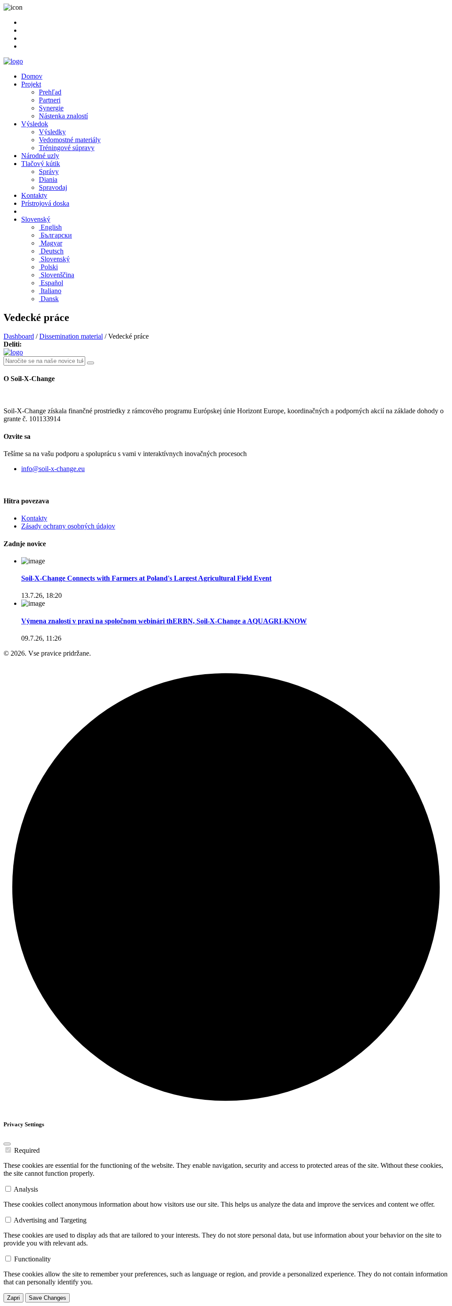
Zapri (13, 1298)
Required (27, 1150)
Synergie (51, 108)
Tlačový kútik (40, 163)
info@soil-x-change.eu (53, 468)
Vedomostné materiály (70, 139)
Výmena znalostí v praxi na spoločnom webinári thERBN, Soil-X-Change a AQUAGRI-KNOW (164, 621)
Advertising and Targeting (50, 1220)
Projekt (31, 84)
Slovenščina (56, 275)
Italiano (50, 290)
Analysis (26, 1189)
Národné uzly (40, 155)
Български (55, 235)
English (50, 227)
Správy (49, 171)
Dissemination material (71, 336)
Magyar (50, 243)
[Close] (7, 1144)
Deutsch (51, 251)
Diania (48, 179)
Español (51, 283)
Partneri (49, 100)
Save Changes (47, 1298)
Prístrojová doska (45, 203)
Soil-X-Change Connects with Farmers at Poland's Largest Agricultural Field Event (146, 578)
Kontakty (34, 195)
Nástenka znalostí (63, 116)
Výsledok (34, 124)
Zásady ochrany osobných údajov (68, 526)
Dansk (49, 298)
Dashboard (19, 336)
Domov (31, 76)
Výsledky (52, 132)
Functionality (32, 1259)
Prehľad (50, 92)
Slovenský (35, 219)
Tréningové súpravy (66, 147)
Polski (48, 267)
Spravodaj (53, 187)
